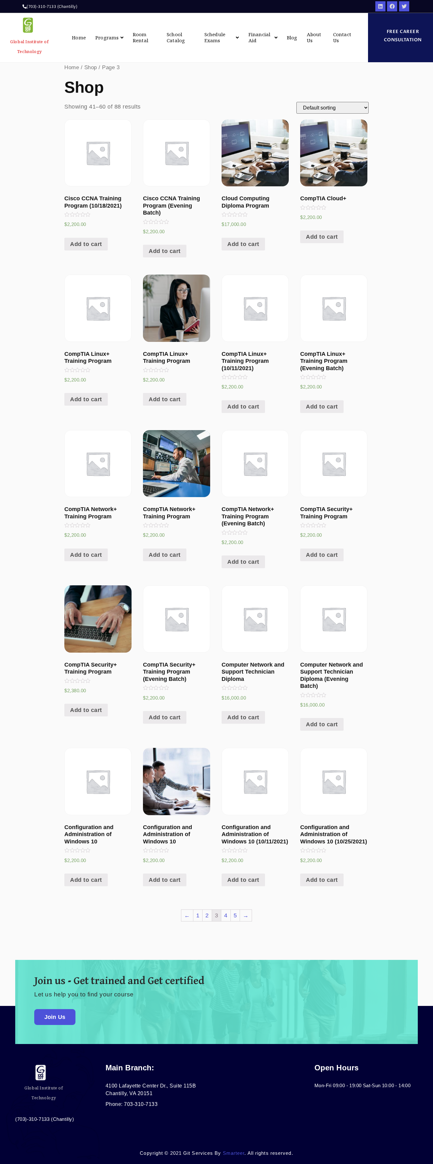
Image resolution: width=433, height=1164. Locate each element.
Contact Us (342, 37)
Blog (292, 37)
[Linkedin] (380, 6)
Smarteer (234, 1153)
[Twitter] (404, 6)
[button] (400, 36)
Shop (90, 67)
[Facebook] (392, 6)
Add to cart (86, 244)
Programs (107, 37)
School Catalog (176, 37)
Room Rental (140, 37)
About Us (314, 37)
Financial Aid (260, 37)
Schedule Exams (215, 37)
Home (79, 37)
